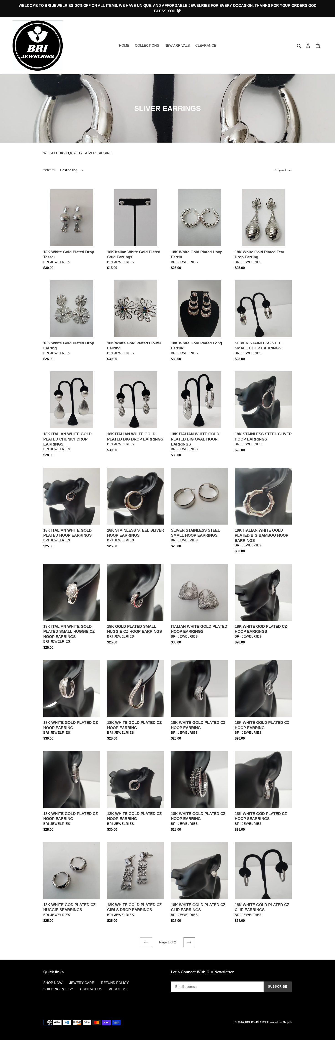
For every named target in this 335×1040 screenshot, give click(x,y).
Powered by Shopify (279, 1022)
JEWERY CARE (81, 983)
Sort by (49, 170)
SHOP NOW (52, 983)
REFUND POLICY (115, 983)
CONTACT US (91, 989)
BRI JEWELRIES (255, 1022)
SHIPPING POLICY (58, 989)
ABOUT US (117, 989)
